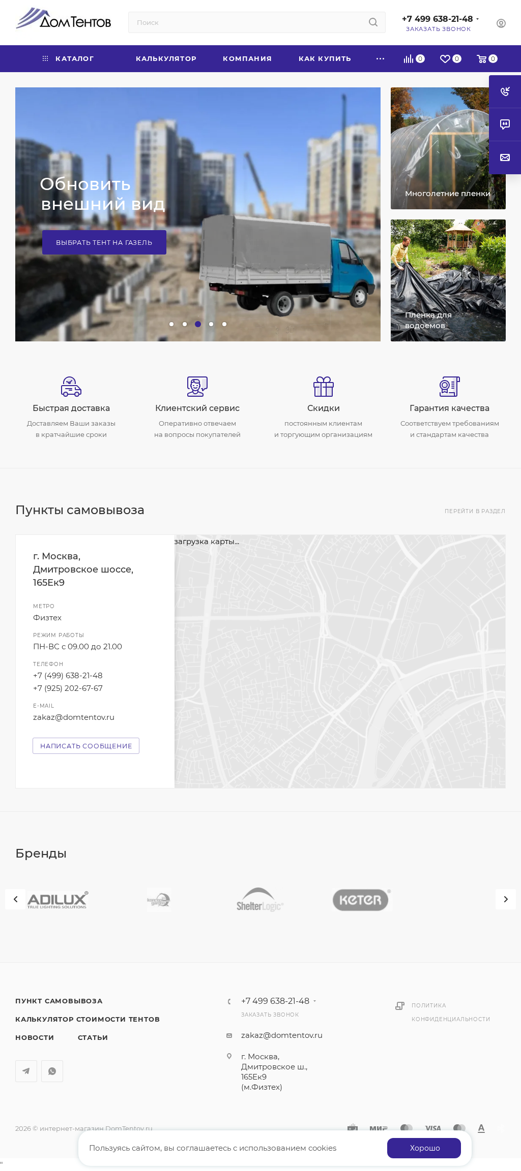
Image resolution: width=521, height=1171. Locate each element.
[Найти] (373, 22)
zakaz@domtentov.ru (73, 717)
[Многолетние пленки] (448, 148)
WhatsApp (52, 1071)
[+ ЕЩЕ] (380, 58)
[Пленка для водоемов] (448, 280)
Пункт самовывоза (59, 1001)
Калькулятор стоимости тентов (87, 1019)
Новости (34, 1037)
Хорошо (425, 1148)
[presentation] (15, 899)
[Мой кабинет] (501, 24)
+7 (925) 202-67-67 (68, 688)
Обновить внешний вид (102, 193)
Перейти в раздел (475, 511)
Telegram (26, 1071)
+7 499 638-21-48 (437, 19)
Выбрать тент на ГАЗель (104, 242)
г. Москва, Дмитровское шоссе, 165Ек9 (83, 569)
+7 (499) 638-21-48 (68, 675)
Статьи (93, 1037)
